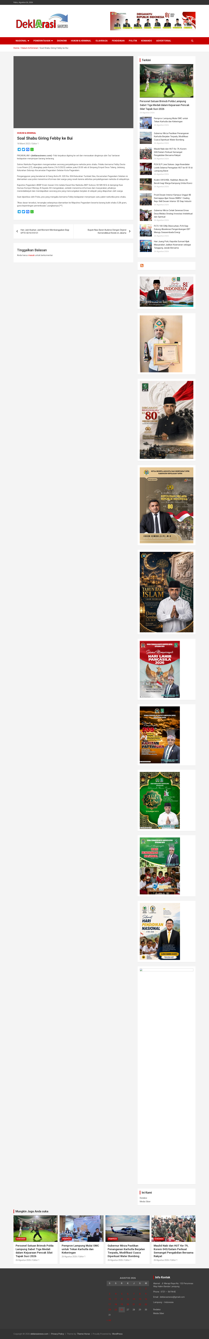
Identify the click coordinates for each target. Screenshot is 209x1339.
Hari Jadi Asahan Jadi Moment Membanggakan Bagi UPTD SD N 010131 (45, 231)
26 (122, 1309)
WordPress (117, 1334)
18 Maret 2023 (23, 143)
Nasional (21, 40)
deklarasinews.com (39, 1334)
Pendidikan (118, 40)
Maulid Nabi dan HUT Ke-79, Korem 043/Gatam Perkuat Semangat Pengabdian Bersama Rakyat (170, 152)
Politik (133, 40)
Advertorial (163, 40)
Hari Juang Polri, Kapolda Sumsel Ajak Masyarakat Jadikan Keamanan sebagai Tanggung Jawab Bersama (172, 244)
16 (146, 1299)
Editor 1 (35, 143)
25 (116, 1309)
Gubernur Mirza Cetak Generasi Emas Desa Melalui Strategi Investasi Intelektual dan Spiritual (173, 213)
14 (134, 1299)
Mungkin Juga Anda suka (31, 1211)
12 (122, 1299)
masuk (31, 255)
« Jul (109, 1320)
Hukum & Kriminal (81, 40)
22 (140, 1304)
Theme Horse (83, 1334)
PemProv (67, 1239)
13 (128, 1299)
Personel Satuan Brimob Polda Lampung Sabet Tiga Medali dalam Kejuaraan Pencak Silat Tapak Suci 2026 (164, 105)
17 (109, 1304)
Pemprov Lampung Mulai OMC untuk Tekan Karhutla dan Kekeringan (80, 1249)
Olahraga (102, 40)
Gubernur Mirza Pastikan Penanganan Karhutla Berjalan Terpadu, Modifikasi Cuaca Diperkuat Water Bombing (171, 136)
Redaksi (143, 1198)
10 (109, 1299)
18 (116, 1304)
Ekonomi (62, 40)
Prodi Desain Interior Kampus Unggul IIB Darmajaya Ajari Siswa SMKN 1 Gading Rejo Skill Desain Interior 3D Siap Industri (172, 198)
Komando (146, 40)
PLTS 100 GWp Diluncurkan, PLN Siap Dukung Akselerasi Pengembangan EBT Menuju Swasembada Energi (172, 229)
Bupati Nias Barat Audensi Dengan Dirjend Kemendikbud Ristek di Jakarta (107, 231)
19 (122, 1304)
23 (146, 1304)
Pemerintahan (41, 40)
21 (134, 1304)
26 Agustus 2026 (23, 1260)
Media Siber (145, 1201)
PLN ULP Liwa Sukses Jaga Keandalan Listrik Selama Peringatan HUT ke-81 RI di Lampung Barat (173, 167)
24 (109, 1309)
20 (128, 1304)
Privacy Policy (57, 1334)
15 (140, 1299)
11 (116, 1299)
